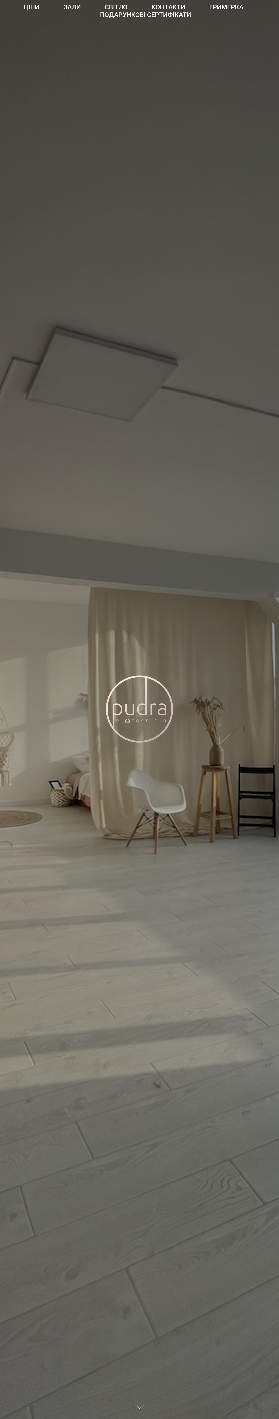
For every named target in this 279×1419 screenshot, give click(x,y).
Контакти (168, 7)
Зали (72, 7)
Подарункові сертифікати (145, 15)
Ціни (31, 7)
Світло (116, 7)
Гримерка (226, 7)
